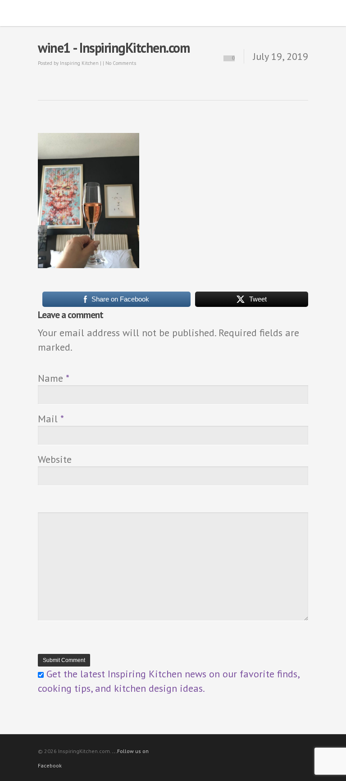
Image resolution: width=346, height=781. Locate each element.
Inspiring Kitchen (79, 63)
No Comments (120, 63)
